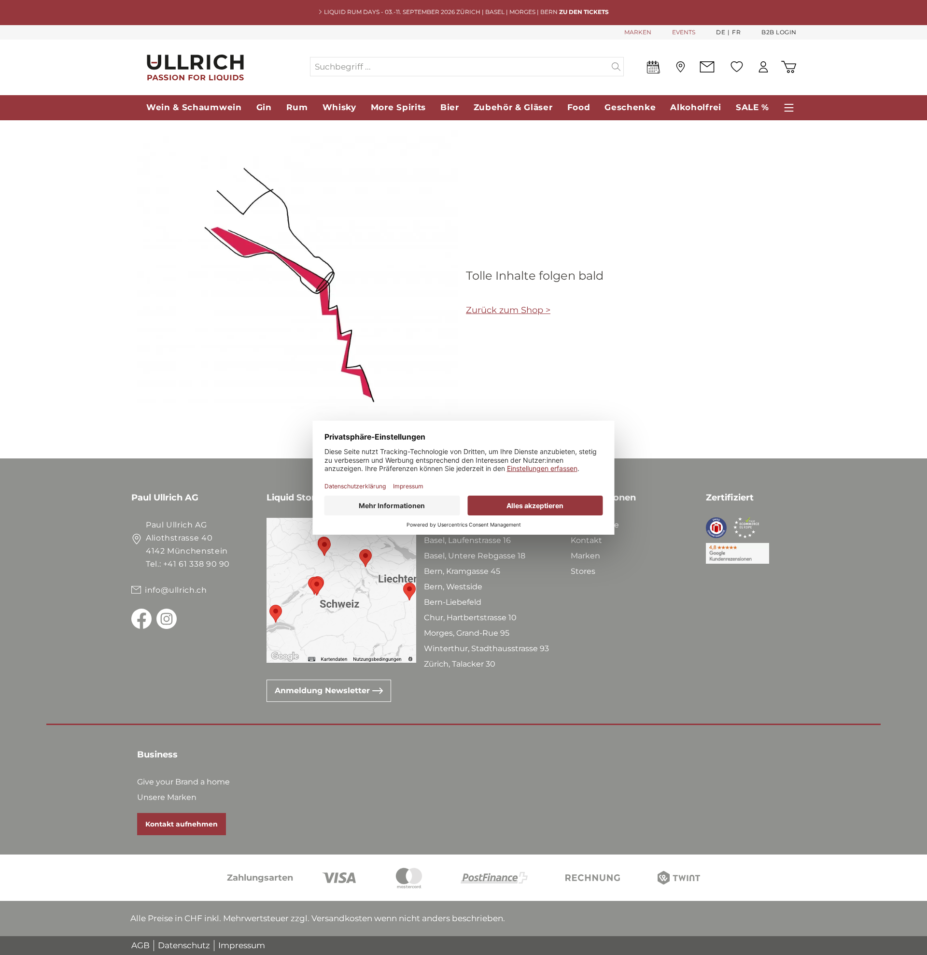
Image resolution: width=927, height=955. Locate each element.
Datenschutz (184, 945)
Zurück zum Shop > (508, 310)
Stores (583, 571)
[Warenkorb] (788, 67)
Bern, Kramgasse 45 (462, 571)
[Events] (653, 69)
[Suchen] (616, 66)
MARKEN (637, 32)
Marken (585, 555)
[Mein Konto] (763, 66)
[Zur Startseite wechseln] (220, 66)
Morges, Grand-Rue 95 (466, 633)
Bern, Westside (453, 586)
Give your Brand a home (183, 781)
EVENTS (683, 32)
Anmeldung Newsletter (323, 690)
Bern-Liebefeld (452, 602)
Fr (736, 32)
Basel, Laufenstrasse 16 (467, 540)
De (720, 32)
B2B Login (779, 32)
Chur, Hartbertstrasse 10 (470, 617)
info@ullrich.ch (176, 590)
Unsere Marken (167, 797)
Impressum (241, 945)
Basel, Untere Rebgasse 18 (474, 555)
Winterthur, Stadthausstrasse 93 (486, 648)
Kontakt (586, 540)
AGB (140, 945)
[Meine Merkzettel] (737, 66)
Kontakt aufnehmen (181, 824)
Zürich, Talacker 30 (459, 664)
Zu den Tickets (584, 11)
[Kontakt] (707, 66)
